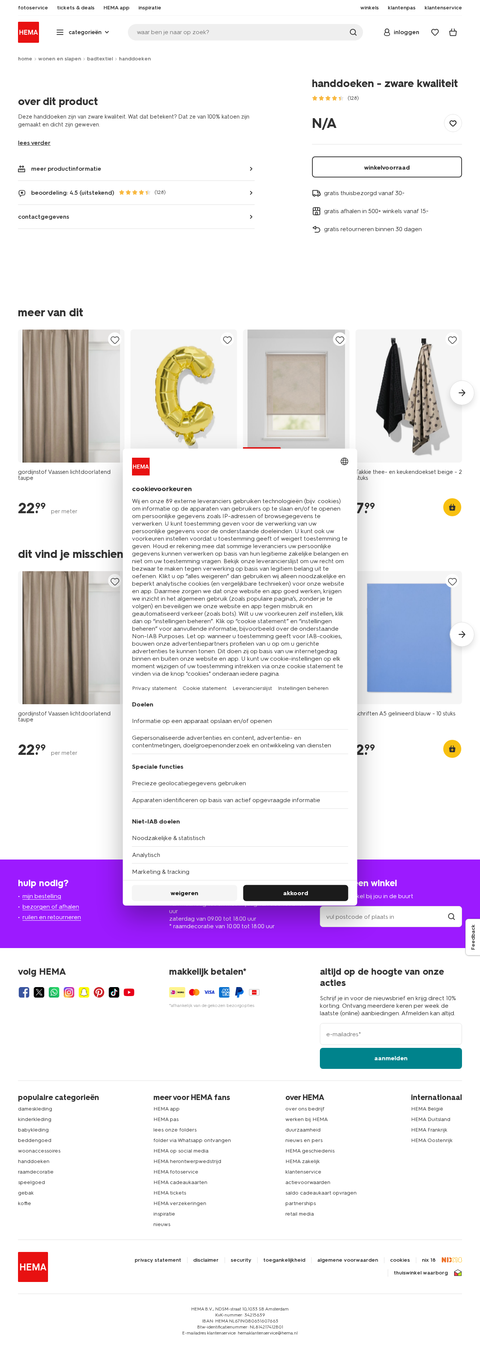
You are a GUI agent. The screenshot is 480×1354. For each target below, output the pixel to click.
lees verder (34, 142)
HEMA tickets (169, 1193)
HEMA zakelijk (302, 1161)
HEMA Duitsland (430, 1119)
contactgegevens (43, 216)
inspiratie (164, 1214)
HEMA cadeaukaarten (180, 1182)
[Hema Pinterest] (99, 992)
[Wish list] (435, 32)
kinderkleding (34, 1119)
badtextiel (100, 59)
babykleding (33, 1130)
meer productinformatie (66, 168)
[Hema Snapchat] (84, 992)
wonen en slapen (59, 59)
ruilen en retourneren (51, 917)
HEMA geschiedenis (309, 1151)
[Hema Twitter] (39, 992)
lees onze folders (174, 1130)
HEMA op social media (180, 1151)
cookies (400, 1260)
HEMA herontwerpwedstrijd (187, 1161)
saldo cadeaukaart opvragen (321, 1193)
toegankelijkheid (284, 1260)
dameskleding (35, 1109)
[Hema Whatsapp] (54, 992)
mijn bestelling (41, 896)
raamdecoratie (36, 1172)
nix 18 (429, 1260)
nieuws (161, 1224)
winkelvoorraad (387, 167)
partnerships (300, 1203)
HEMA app (166, 1109)
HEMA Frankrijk (429, 1130)
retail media (299, 1214)
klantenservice (303, 1172)
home (25, 59)
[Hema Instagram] (69, 992)
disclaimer (206, 1260)
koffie (24, 1203)
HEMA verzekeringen (179, 1203)
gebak (26, 1193)
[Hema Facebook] (24, 992)
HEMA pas (165, 1119)
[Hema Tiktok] (114, 992)
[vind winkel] (451, 916)
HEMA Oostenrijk (432, 1140)
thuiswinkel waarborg (421, 1273)
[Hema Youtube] (129, 992)
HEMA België (427, 1109)
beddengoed (34, 1140)
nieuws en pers (303, 1140)
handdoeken (135, 59)
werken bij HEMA (306, 1119)
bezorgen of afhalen (50, 906)
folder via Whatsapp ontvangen (192, 1140)
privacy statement (158, 1260)
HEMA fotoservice (175, 1172)
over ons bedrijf (304, 1109)
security (241, 1260)
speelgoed (31, 1182)
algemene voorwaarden (347, 1260)
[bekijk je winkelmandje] (453, 32)
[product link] (71, 396)
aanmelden (391, 1058)
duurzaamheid (303, 1130)
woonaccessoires (39, 1151)
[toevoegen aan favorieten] (453, 123)
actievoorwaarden (307, 1182)
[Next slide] (462, 393)
